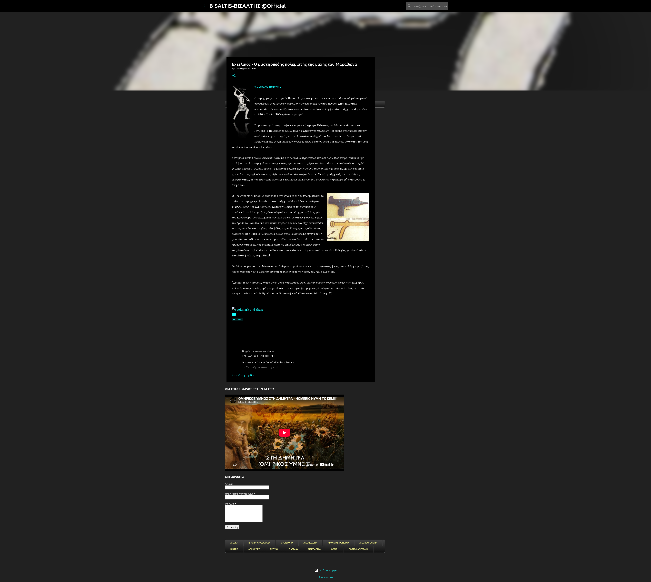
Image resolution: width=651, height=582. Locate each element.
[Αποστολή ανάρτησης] (234, 316)
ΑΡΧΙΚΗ (234, 543)
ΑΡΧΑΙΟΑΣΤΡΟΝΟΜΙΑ (338, 543)
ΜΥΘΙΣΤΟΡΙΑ (287, 543)
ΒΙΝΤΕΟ (234, 549)
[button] (234, 75)
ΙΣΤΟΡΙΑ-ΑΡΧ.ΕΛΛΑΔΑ (259, 543)
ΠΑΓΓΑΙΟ (293, 549)
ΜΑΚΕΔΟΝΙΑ (314, 549)
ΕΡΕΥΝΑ (274, 549)
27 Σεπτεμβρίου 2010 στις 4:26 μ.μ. (262, 367)
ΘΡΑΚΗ (334, 549)
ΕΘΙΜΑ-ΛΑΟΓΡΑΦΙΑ (358, 549)
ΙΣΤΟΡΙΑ (237, 319)
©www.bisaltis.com (326, 577)
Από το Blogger (327, 570)
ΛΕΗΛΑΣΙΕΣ (254, 549)
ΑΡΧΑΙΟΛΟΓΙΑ (310, 543)
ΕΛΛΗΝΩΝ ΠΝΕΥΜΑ (267, 87)
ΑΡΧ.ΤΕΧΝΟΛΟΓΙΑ (368, 543)
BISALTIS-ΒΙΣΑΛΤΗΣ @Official (247, 6)
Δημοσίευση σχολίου (243, 375)
